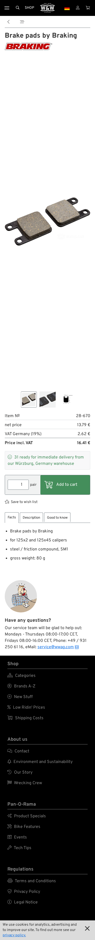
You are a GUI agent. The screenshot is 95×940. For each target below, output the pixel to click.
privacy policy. (14, 935)
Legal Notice (22, 902)
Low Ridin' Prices (26, 707)
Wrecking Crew (24, 783)
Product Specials (26, 816)
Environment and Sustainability (40, 762)
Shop (29, 8)
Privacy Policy (23, 891)
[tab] (12, 517)
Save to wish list (24, 502)
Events (17, 837)
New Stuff (20, 697)
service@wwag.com (55, 647)
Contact (18, 751)
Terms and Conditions (31, 881)
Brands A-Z (21, 686)
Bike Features (23, 826)
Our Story (19, 772)
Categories (21, 675)
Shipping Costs (25, 718)
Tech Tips (19, 848)
